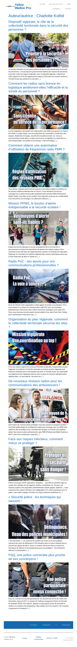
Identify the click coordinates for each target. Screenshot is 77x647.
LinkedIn (33, 625)
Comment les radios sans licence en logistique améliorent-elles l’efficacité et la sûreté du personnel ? (38, 87)
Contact (68, 9)
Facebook (46, 625)
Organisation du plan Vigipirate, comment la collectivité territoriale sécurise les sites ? (38, 323)
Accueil (42, 4)
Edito (69, 4)
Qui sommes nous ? (56, 4)
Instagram (66, 625)
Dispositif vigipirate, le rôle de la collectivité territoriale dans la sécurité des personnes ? (38, 25)
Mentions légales (52, 638)
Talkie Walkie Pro (23, 6)
